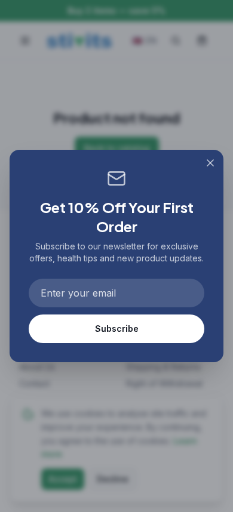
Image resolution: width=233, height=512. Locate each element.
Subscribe (117, 328)
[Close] (210, 163)
